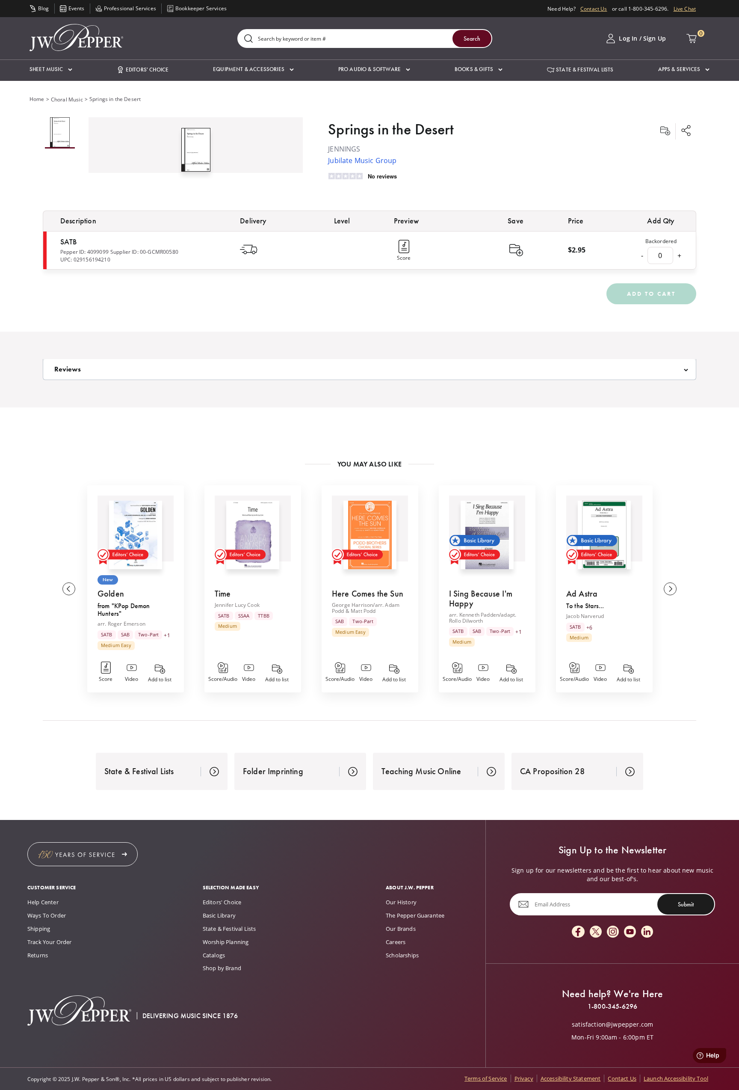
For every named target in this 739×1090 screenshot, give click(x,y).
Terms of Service (485, 1078)
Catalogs (214, 955)
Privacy (523, 1078)
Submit (686, 904)
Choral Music (67, 99)
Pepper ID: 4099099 (84, 251)
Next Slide (670, 588)
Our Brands (401, 929)
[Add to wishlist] (665, 131)
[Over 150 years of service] (82, 854)
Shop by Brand (222, 968)
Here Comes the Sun (367, 593)
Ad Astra (581, 593)
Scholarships (402, 955)
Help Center (43, 902)
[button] (51, 69)
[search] (248, 39)
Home (37, 98)
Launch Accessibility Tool (676, 1078)
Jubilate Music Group (362, 160)
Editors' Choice (222, 902)
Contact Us (593, 8)
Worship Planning (226, 942)
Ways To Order (46, 915)
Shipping (38, 929)
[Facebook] (578, 932)
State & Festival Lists (229, 929)
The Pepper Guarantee (415, 915)
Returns (37, 955)
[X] (596, 932)
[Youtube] (630, 932)
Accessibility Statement (571, 1078)
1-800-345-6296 (612, 1006)
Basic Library (219, 915)
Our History (401, 902)
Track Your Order (49, 942)
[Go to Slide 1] (60, 133)
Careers (395, 942)
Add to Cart (651, 293)
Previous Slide (68, 588)
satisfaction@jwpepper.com (612, 1024)
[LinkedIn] (647, 932)
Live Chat (685, 8)
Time (223, 593)
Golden (111, 593)
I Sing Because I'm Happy (480, 598)
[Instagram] (613, 932)
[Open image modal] (196, 153)
